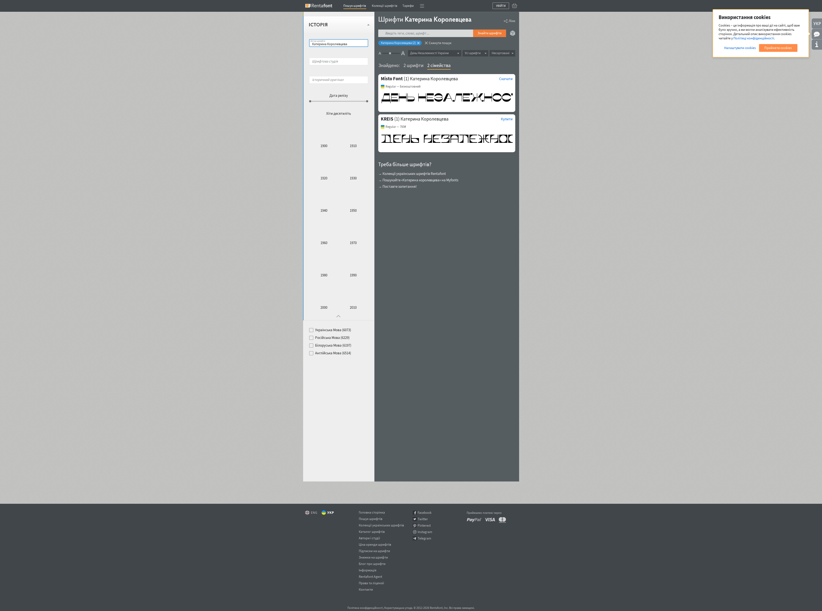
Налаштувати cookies (740, 48)
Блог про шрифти (372, 563)
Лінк (512, 21)
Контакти (366, 588)
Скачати (506, 78)
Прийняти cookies (778, 48)
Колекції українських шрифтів (381, 524)
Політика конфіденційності (365, 608)
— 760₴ (396, 127)
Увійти (501, 6)
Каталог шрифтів (372, 530)
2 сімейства (439, 65)
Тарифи (408, 6)
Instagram (425, 532)
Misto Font (392, 79)
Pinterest (424, 525)
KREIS (387, 119)
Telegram (424, 538)
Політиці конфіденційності (753, 38)
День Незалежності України (429, 53)
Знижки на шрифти (373, 556)
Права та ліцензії (371, 582)
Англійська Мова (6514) (333, 353)
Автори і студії (369, 537)
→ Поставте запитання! (397, 186)
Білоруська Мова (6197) (333, 345)
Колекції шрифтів (385, 6)
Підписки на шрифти (374, 550)
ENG (314, 512)
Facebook (425, 513)
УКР (330, 512)
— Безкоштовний (403, 86)
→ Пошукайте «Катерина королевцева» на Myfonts (418, 180)
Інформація (367, 569)
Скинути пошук (440, 43)
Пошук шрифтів (354, 6)
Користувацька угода (398, 608)
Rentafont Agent (370, 575)
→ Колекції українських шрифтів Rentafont (412, 173)
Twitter (423, 519)
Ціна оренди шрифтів (375, 543)
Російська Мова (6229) (332, 337)
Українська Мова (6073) (333, 330)
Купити (507, 119)
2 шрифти (413, 65)
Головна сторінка (372, 511)
